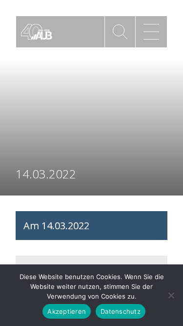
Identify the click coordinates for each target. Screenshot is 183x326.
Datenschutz (121, 311)
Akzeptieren (66, 311)
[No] (171, 295)
